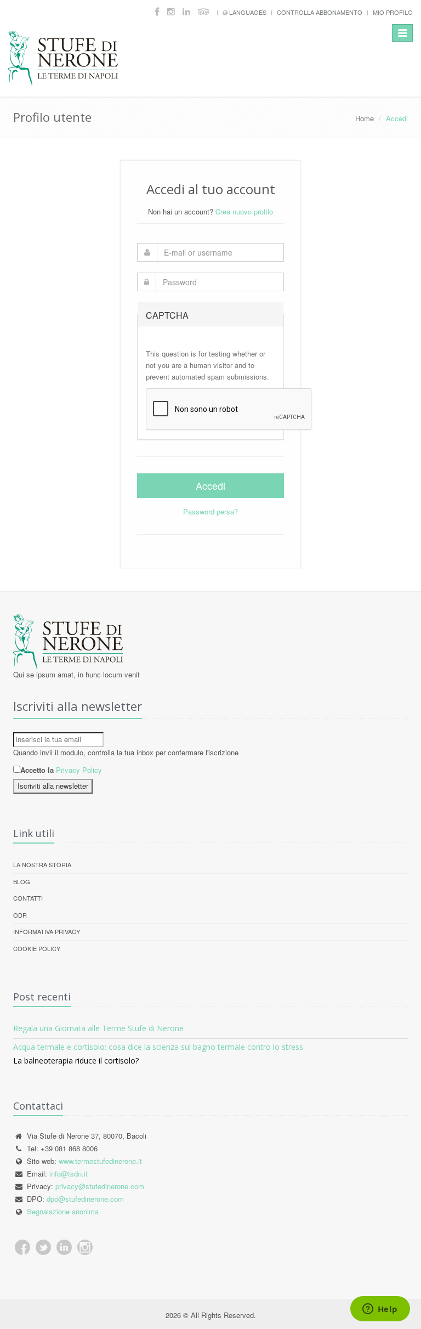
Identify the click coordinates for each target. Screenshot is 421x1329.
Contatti (28, 897)
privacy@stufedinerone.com (99, 1186)
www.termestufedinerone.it (100, 1161)
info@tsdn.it (68, 1173)
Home (364, 118)
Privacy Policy (79, 770)
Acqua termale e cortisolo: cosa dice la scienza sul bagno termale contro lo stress (158, 1047)
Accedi (210, 485)
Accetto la (37, 770)
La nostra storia (42, 864)
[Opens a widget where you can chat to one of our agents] (380, 1310)
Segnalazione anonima (63, 1211)
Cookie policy (36, 948)
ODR (20, 914)
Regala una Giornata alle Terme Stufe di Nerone (98, 1028)
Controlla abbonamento (319, 12)
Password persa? (210, 511)
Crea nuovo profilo (244, 211)
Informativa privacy (46, 931)
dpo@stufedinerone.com (85, 1199)
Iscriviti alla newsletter (53, 786)
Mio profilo (393, 12)
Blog (21, 881)
